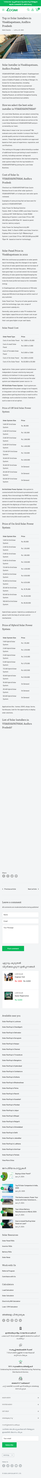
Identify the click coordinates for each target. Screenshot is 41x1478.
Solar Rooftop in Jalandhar (11, 1138)
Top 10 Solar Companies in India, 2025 (26, 1186)
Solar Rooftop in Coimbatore (12, 1071)
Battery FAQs (7, 1252)
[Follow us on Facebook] (3, 1320)
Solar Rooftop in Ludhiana (11, 1144)
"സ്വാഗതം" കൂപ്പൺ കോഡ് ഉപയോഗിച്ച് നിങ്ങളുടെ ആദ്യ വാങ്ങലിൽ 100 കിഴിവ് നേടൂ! (21, 3)
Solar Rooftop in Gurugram (11, 1038)
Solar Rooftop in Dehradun (11, 1033)
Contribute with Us (9, 1276)
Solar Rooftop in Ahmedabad (12, 1127)
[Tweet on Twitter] (12, 876)
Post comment (13, 948)
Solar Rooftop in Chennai (11, 1049)
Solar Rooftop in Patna (10, 1088)
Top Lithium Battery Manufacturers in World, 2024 (26, 1210)
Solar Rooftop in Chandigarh (12, 1027)
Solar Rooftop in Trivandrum (12, 1055)
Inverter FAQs (7, 1246)
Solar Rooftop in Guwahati (11, 1099)
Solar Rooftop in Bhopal (10, 1116)
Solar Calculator (8, 1296)
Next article (32, 889)
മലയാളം (6, 1455)
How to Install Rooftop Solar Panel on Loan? (25, 1222)
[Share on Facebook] (3, 876)
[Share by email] (16, 876)
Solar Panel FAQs (8, 1241)
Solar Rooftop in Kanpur (10, 1044)
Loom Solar (19, 974)
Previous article (10, 889)
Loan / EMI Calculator (10, 1307)
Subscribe (9, 1445)
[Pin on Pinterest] (7, 876)
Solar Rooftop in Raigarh (11, 1121)
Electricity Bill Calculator (11, 1301)
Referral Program (8, 1271)
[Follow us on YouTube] (16, 1320)
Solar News (6, 1257)
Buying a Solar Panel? (23, 1174)
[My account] (32, 10)
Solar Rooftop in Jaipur (10, 1110)
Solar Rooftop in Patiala (10, 1155)
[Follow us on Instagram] (12, 1320)
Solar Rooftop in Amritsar (11, 1149)
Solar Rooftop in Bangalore (11, 1060)
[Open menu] (3, 10)
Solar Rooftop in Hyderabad (12, 1066)
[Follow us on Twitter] (7, 1320)
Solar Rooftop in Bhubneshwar (13, 1082)
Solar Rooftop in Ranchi (10, 1094)
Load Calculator (8, 1290)
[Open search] (28, 10)
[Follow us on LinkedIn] (20, 1320)
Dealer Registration (22, 996)
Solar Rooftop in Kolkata (11, 1077)
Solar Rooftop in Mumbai (11, 1105)
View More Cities (8, 1160)
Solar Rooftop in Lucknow (11, 1021)
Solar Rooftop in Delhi (10, 1133)
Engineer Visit (20, 977)
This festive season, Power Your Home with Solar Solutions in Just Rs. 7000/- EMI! (26, 1198)
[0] (37, 9)
